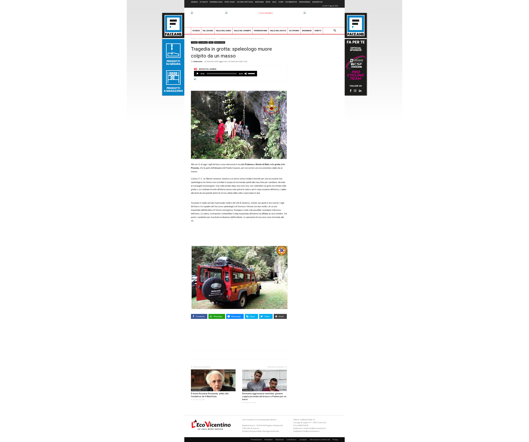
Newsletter (268, 439)
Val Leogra (208, 30)
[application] (225, 73)
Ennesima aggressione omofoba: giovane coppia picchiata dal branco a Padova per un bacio (264, 396)
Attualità (204, 2)
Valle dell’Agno (223, 30)
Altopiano (294, 30)
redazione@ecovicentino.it (314, 428)
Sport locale (230, 2)
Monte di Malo (210, 38)
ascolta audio (197, 73)
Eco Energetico (291, 2)
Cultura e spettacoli (245, 2)
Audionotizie (317, 2)
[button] (334, 31)
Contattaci (303, 439)
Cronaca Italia (196, 390)
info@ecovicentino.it (310, 431)
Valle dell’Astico (278, 30)
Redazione (198, 61)
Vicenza (196, 30)
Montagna (259, 2)
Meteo (268, 2)
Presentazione (256, 439)
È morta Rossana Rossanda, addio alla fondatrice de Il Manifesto (210, 395)
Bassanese (307, 30)
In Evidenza (203, 42)
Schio (200, 38)
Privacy (335, 439)
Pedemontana (260, 30)
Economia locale (216, 2)
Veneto (318, 30)
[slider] (252, 73)
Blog (274, 2)
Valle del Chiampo (242, 30)
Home (193, 38)
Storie (280, 2)
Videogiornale (304, 2)
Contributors (291, 439)
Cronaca (194, 2)
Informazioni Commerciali (320, 439)
